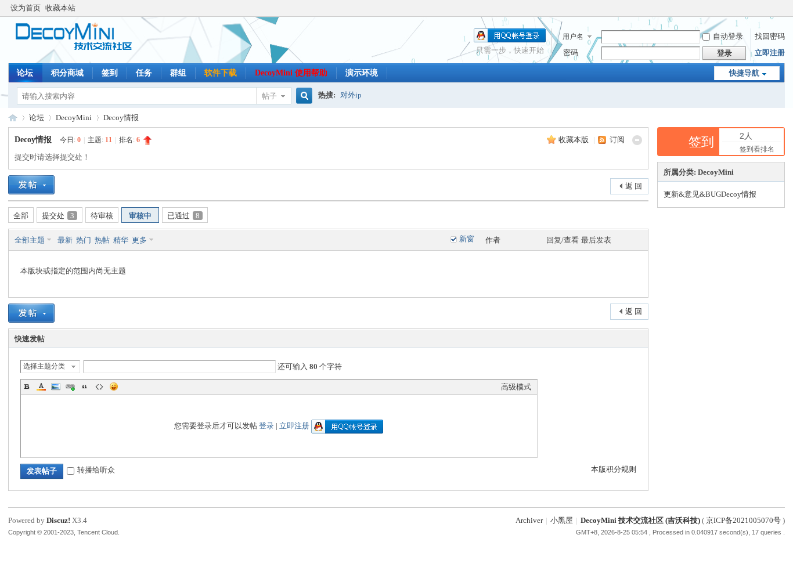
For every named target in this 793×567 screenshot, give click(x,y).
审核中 (140, 215)
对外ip (351, 95)
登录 (266, 425)
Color (41, 386)
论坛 (25, 72)
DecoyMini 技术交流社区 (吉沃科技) (12, 117)
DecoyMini (74, 117)
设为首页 (25, 7)
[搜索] (302, 96)
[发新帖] (31, 184)
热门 (83, 240)
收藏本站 (60, 7)
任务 (144, 72)
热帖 (102, 240)
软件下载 (220, 72)
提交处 (58, 215)
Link (70, 386)
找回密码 (770, 36)
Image (56, 386)
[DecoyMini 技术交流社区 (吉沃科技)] (79, 49)
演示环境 (361, 72)
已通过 (183, 215)
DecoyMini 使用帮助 (291, 72)
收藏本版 (574, 139)
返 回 (633, 186)
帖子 (269, 96)
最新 (65, 240)
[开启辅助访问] (782, 8)
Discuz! (58, 520)
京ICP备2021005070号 (743, 520)
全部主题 (30, 240)
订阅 (617, 139)
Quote (85, 386)
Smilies (114, 386)
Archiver (529, 520)
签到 (110, 72)
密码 (570, 52)
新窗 (466, 238)
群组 (178, 72)
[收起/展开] (637, 140)
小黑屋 (561, 520)
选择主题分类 (44, 366)
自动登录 (728, 36)
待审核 (102, 215)
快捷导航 (744, 72)
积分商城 (67, 72)
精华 (120, 240)
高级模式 (516, 386)
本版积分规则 (613, 469)
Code (99, 386)
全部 (20, 215)
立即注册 (770, 52)
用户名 (573, 36)
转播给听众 (96, 469)
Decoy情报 (121, 117)
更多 (139, 240)
